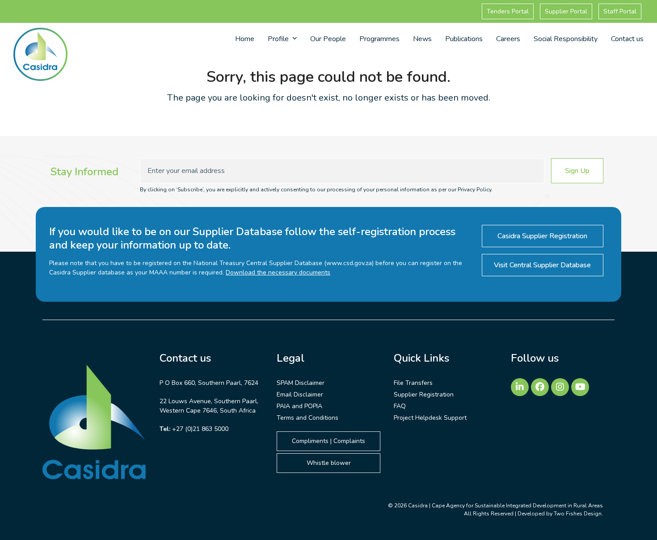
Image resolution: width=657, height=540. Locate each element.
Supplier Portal (566, 11)
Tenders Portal (508, 11)
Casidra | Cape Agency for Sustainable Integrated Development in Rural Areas (505, 505)
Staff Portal (619, 11)
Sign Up (577, 171)
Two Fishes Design (578, 513)
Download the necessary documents (278, 272)
